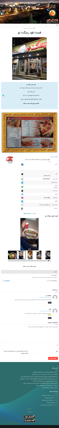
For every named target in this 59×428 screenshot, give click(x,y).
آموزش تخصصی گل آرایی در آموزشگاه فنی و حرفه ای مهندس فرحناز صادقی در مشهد (40, 383)
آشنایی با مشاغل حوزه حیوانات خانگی (49, 388)
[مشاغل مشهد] (51, 25)
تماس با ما (29, 412)
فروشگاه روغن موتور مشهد (47, 400)
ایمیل (57, 351)
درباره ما (29, 408)
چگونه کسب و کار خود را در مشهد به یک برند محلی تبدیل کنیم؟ (44, 374)
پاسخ (50, 302)
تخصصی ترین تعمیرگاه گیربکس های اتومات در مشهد (46, 385)
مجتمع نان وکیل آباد (50, 402)
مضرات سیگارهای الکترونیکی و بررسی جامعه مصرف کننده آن (45, 381)
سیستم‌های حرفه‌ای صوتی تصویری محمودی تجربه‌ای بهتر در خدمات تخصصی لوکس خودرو (39, 376)
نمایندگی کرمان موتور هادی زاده (46, 405)
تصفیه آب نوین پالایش (45, 395)
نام (57, 345)
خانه (33, 28)
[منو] (57, 25)
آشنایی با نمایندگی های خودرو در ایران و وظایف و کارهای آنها (45, 372)
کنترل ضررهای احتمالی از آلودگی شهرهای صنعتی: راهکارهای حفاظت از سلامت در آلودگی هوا (38, 379)
